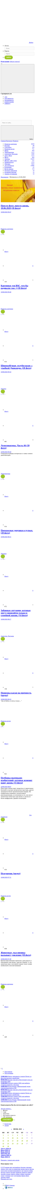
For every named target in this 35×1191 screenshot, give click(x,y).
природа (24, 1172)
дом (10, 1169)
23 (8, 1143)
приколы (18, 1172)
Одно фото (7, 147)
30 (8, 1146)
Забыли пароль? (15, 61)
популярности (8, 98)
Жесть (6, 157)
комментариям (9, 102)
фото (27, 1176)
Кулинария (7, 167)
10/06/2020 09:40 (6, 292)
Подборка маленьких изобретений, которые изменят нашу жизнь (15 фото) (16, 780)
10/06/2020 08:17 (6, 619)
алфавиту (7, 103)
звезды (31, 1169)
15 (3, 1141)
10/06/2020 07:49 (6, 959)
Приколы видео (9, 149)
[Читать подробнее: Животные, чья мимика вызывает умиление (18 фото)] (3, 987)
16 (8, 1141)
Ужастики (6, 1113)
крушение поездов (10, 172)
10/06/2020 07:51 (6, 877)
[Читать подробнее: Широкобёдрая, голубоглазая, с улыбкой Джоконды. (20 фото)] (3, 391)
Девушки (7, 164)
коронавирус (17, 1171)
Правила (15, 141)
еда (13, 1169)
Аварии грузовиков (10, 174)
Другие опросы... (6, 1108)
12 (22, 1138)
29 (3, 1146)
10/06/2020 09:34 (6, 372)
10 (12, 1138)
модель (3, 1172)
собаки (22, 1174)
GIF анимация (7, 1117)
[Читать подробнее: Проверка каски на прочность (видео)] (3, 724)
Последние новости (9, 1115)
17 (12, 1141)
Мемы (6, 150)
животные (17, 1169)
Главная (3, 141)
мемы (31, 1171)
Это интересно (9, 165)
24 (12, 1143)
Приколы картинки (10, 144)
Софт (4, 1112)
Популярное (8, 1071)
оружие (13, 1172)
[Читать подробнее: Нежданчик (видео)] (3, 898)
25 (17, 1143)
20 (27, 1141)
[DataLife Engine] (15, 14)
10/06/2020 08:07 (6, 786)
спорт (2, 1176)
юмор (8, 1177)
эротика (3, 1177)
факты (24, 1176)
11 (17, 1138)
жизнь (23, 1169)
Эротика (7, 159)
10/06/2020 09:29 (6, 452)
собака (17, 1174)
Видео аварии (8, 169)
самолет (29, 1172)
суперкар (8, 1176)
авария (7, 1167)
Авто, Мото (8, 155)
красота (26, 1171)
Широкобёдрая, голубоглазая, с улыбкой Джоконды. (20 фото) (16, 366)
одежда (8, 1172)
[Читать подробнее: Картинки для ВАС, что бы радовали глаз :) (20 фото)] (3, 311)
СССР (3, 1167)
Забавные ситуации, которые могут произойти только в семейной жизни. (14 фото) (16, 613)
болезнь (23, 1167)
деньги (3, 1169)
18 (17, 1141)
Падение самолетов (10, 170)
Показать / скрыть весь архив (10, 1160)
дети (7, 1169)
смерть (13, 1174)
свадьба (3, 1174)
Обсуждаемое (8, 1073)
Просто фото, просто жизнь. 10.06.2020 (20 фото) (15, 206)
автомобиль (16, 1167)
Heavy (6, 251)
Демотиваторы (9, 152)
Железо (5, 1110)
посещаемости (9, 100)
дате (5, 97)
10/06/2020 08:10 (6, 699)
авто (11, 1167)
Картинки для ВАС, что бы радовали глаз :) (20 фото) (14, 286)
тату (12, 1176)
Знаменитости (9, 162)
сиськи (8, 1174)
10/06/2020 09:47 (6, 212)
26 (22, 1143)
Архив (6, 1125)
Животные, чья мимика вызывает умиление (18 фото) (16, 953)
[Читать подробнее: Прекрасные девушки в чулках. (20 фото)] (3, 556)
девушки (29, 1167)
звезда (27, 1169)
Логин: (6, 45)
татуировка (17, 1176)
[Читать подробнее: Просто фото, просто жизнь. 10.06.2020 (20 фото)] (3, 231)
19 (22, 1141)
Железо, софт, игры (10, 160)
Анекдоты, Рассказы (11, 154)
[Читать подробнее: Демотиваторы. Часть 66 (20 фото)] (3, 476)
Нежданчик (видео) (10, 873)
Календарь (7, 1124)
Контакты (9, 141)
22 (3, 1143)
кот (23, 1171)
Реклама (7, 145)
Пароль (6, 51)
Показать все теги (6, 1179)
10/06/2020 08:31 (6, 537)
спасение (28, 1174)
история (10, 1171)
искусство (4, 1171)
